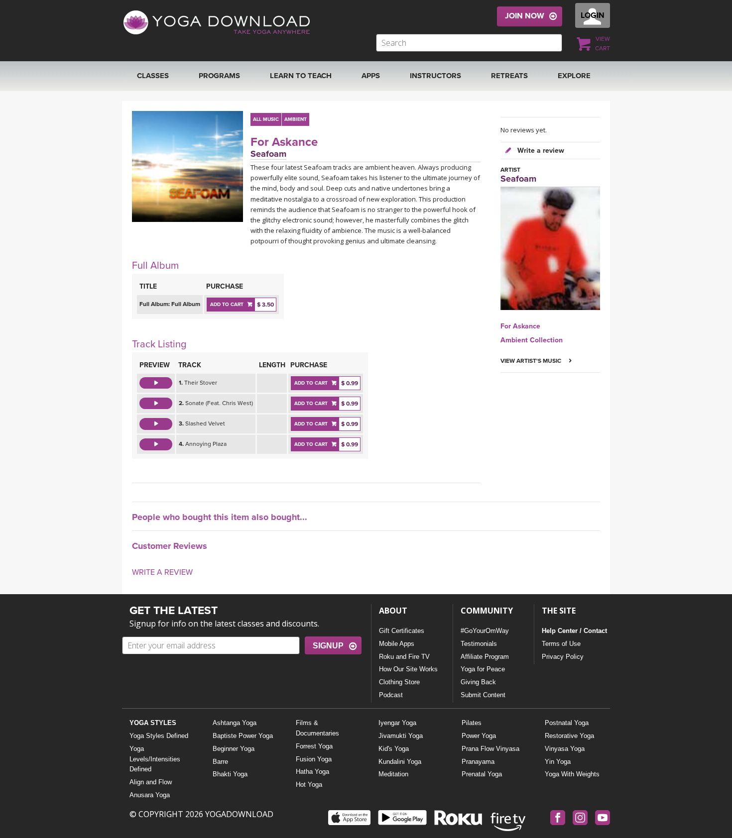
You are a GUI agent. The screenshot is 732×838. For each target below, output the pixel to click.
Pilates (472, 723)
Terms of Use (561, 643)
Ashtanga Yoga (234, 723)
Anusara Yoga (149, 795)
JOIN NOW (524, 16)
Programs (219, 75)
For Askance (284, 142)
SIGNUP (328, 645)
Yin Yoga (558, 761)
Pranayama (478, 761)
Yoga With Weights (572, 774)
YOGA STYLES (152, 723)
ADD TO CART (227, 305)
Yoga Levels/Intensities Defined (154, 759)
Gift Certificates (401, 630)
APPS (371, 75)
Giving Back (478, 682)
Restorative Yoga (569, 735)
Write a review (539, 150)
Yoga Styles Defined (158, 735)
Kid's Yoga (393, 748)
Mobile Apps (396, 643)
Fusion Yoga (314, 759)
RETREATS (509, 75)
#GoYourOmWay (485, 630)
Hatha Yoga (312, 771)
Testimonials (479, 643)
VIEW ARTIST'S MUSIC (531, 360)
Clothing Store (399, 682)
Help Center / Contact (574, 630)
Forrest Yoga (314, 746)
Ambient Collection (531, 340)
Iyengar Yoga (397, 723)
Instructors (435, 75)
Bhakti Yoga (230, 774)
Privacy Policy (563, 656)
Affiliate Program (485, 656)
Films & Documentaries (317, 728)
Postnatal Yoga (567, 723)
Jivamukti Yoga (400, 735)
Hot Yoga (309, 784)
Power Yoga (479, 735)
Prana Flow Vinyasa (490, 748)
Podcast (391, 695)
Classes (153, 75)
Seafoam (268, 153)
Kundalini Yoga (399, 761)
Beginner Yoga (233, 748)
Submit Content (483, 695)
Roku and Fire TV (404, 656)
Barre (220, 761)
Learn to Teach (301, 75)
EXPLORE (574, 75)
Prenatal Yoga (482, 774)
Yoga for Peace (483, 669)
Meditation (393, 774)
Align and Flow (150, 782)
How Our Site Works (408, 669)
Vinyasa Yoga (565, 748)
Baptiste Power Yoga (243, 735)
